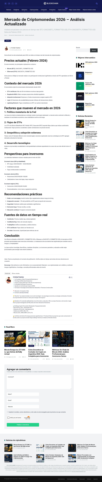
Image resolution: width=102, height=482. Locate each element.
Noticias (8, 9)
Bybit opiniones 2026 (91, 93)
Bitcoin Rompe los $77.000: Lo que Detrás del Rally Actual (14, 352)
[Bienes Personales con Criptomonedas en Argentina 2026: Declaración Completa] (72, 462)
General (7, 40)
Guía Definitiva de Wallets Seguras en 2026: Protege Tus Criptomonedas (91, 157)
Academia (16, 9)
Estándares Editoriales (72, 479)
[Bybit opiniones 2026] (80, 100)
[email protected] (24, 292)
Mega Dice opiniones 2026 (89, 104)
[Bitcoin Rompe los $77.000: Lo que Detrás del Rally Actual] (15, 339)
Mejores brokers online (89, 9)
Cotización (44, 9)
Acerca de (7, 273)
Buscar (78, 47)
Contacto (89, 479)
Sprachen (95, 479)
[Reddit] (16, 3)
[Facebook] (5, 3)
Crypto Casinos (62, 9)
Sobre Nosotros (61, 479)
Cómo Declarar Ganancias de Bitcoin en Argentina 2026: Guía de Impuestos (91, 168)
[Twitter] (9, 3)
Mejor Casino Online (74, 9)
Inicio (5, 35)
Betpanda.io (88, 72)
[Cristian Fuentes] (8, 283)
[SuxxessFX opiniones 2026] (80, 89)
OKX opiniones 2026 (91, 62)
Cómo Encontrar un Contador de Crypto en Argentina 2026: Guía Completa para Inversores (38, 353)
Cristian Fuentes (15, 48)
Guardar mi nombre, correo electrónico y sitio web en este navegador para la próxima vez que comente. (37, 412)
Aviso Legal (82, 479)
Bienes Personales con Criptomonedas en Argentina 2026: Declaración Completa (86, 456)
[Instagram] (12, 3)
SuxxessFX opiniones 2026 (89, 83)
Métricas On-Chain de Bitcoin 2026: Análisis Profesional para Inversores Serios (60, 353)
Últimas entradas (16, 273)
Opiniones (24, 9)
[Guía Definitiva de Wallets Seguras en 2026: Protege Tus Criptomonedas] (80, 161)
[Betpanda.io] (80, 79)
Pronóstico (52, 9)
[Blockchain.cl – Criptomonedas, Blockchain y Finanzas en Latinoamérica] (51, 3)
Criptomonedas (34, 9)
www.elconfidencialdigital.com (78, 471)
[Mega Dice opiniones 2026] (80, 110)
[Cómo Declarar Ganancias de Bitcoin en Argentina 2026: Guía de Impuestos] (80, 172)
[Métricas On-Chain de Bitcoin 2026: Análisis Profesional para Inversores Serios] (63, 339)
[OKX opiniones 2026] (80, 69)
